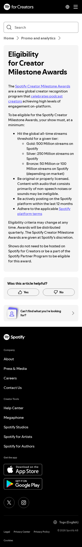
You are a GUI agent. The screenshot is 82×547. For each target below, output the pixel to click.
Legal (7, 532)
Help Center (13, 407)
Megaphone (14, 417)
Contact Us (13, 387)
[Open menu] (75, 6)
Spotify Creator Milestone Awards (42, 86)
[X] (9, 502)
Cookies (8, 540)
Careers (10, 378)
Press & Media (15, 368)
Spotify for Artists (18, 436)
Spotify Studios (16, 426)
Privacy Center (22, 532)
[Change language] (67, 6)
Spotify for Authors (19, 446)
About (9, 358)
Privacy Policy (42, 532)
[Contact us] (71, 313)
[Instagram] (23, 502)
